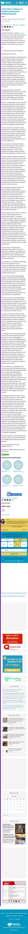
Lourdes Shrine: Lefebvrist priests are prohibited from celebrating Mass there (16, 728)
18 (14, 806)
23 (7, 809)
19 (17, 806)
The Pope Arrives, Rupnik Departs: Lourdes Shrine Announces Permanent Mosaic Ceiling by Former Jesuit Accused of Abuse (16, 720)
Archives (22, 25)
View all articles (5, 515)
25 (14, 809)
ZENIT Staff (16, 25)
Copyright (14, 915)
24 (10, 809)
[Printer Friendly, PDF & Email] (5, 454)
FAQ (7, 913)
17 (10, 806)
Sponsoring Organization (20, 913)
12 (17, 804)
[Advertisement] (14, 581)
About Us (3, 913)
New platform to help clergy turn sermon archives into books (15, 749)
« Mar (4, 815)
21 (23, 806)
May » (7, 815)
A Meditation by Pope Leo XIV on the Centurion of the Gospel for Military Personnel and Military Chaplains (9, 837)
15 (4, 806)
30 (7, 812)
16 (7, 806)
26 (17, 809)
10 (10, 804)
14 (23, 804)
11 (14, 804)
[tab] (8, 883)
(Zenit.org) (20, 33)
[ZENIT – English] (8, 2)
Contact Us (20, 915)
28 (23, 809)
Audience (11, 913)
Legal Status (8, 915)
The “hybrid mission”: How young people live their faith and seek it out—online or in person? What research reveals (13, 707)
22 (4, 809)
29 (4, 812)
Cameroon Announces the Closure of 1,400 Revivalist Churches (16, 742)
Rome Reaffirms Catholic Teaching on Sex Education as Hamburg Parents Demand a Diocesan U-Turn (16, 736)
